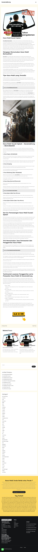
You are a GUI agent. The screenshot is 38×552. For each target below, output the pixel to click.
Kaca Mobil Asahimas (22, 511)
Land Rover (4, 435)
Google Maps (4, 532)
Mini (3, 442)
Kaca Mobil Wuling (12, 497)
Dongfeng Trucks (5, 418)
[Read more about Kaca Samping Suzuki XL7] (27, 339)
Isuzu (3, 428)
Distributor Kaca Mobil (5, 508)
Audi (3, 399)
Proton (3, 453)
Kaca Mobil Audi (15, 511)
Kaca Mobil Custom (31, 508)
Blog (14, 527)
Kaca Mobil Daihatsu (18, 508)
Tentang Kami (16, 523)
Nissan (3, 447)
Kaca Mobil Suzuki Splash (7, 40)
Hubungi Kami (16, 525)
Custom (3, 410)
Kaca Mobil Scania (15, 499)
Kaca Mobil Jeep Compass (6, 388)
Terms (25, 547)
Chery (3, 405)
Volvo (3, 467)
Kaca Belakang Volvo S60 (6, 382)
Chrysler (3, 408)
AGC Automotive (5, 396)
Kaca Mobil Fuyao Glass (11, 507)
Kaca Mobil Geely (33, 506)
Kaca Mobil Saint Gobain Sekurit (23, 499)
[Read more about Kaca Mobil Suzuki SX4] (10, 339)
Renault (3, 455)
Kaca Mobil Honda (10, 506)
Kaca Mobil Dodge (33, 507)
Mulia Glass (4, 445)
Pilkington (3, 452)
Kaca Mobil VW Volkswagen (25, 497)
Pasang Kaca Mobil (28, 501)
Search (33, 366)
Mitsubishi (4, 444)
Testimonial (16, 524)
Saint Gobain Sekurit (5, 456)
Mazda (3, 438)
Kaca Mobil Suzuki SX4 (8, 347)
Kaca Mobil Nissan (5, 502)
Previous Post (4, 325)
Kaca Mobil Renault (31, 499)
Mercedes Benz (4, 439)
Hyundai (3, 427)
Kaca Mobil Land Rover (30, 503)
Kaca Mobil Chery (17, 510)
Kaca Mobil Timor (10, 498)
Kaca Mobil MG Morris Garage (27, 502)
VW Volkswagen (5, 469)
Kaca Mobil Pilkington (14, 501)
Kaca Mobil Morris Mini (19, 502)
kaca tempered (30, 92)
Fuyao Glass (4, 421)
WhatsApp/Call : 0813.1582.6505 (19, 492)
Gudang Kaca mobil (27, 506)
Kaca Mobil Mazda (18, 503)
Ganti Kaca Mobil (4, 507)
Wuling (3, 470)
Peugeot (3, 450)
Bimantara (3, 401)
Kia (2, 433)
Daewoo (3, 411)
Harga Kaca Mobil (21, 506)
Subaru (3, 459)
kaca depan (19, 82)
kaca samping (16, 90)
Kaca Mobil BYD (23, 510)
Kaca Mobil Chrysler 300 (6, 387)
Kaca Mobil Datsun (12, 508)
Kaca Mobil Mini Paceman (6, 376)
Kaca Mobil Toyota (33, 497)
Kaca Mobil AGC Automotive (30, 511)
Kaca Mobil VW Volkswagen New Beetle (8, 380)
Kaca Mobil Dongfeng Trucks (25, 507)
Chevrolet (3, 407)
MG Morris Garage (5, 441)
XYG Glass (4, 472)
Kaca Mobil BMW (28, 510)
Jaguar (3, 430)
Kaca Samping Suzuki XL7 (25, 347)
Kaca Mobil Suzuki (24, 498)
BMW (3, 402)
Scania (3, 458)
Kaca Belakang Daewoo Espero (7, 377)
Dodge (3, 416)
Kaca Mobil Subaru (30, 498)
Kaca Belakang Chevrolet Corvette (7, 385)
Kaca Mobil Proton (8, 501)
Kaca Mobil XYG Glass (5, 497)
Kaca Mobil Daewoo (25, 508)
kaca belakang (17, 174)
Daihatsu (3, 413)
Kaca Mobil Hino (15, 506)
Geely (3, 422)
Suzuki (3, 461)
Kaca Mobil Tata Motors (17, 498)
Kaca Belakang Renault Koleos (7, 379)
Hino (3, 424)
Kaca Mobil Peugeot (21, 501)
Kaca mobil (5, 56)
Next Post (35, 325)
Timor (3, 464)
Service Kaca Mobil (9, 499)
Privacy (21, 547)
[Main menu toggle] (36, 2)
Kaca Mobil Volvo (18, 497)
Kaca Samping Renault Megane (7, 374)
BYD (3, 404)
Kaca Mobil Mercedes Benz (10, 503)
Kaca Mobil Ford (17, 507)
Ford (3, 419)
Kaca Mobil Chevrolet (11, 510)
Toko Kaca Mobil (4, 498)
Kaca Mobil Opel (34, 501)
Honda (3, 425)
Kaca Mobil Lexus (23, 503)
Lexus (3, 436)
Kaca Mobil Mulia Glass (11, 502)
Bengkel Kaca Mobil (10, 511)
